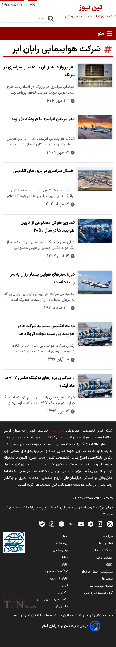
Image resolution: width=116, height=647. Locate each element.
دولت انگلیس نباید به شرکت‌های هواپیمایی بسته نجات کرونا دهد (46, 330)
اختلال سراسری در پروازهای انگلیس (44, 171)
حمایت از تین (104, 557)
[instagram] (100, 524)
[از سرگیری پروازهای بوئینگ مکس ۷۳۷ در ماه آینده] (95, 386)
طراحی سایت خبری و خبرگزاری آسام (66, 626)
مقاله (65, 557)
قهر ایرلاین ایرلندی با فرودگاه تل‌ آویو (43, 119)
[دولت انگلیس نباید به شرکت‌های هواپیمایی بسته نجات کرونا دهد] (95, 334)
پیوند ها (107, 578)
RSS (109, 564)
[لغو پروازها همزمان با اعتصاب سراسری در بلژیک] (95, 75)
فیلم (65, 585)
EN (32, 5)
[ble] (42, 524)
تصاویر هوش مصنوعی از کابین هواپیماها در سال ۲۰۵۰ (48, 226)
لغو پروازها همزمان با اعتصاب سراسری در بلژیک (39, 71)
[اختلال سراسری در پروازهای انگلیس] (95, 179)
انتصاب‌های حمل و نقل (52, 599)
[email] (81, 524)
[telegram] (90, 524)
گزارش (64, 564)
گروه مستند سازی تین (98, 592)
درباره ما (108, 536)
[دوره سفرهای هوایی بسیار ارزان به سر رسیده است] (95, 282)
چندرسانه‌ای (60, 550)
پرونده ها (61, 543)
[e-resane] (14, 542)
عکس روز (62, 592)
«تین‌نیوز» (57, 430)
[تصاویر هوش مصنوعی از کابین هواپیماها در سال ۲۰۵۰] (95, 231)
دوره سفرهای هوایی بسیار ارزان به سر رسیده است (42, 278)
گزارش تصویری (59, 578)
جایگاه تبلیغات (102, 550)
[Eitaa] (71, 524)
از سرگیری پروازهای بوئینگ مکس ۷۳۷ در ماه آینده (39, 382)
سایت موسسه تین (101, 585)
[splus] (51, 524)
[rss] (110, 524)
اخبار (65, 536)
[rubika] (61, 524)
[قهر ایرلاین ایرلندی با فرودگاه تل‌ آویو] (95, 127)
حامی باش (61, 606)
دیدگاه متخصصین (56, 571)
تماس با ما (106, 543)
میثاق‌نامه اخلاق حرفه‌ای (97, 571)
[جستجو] (51, 19)
